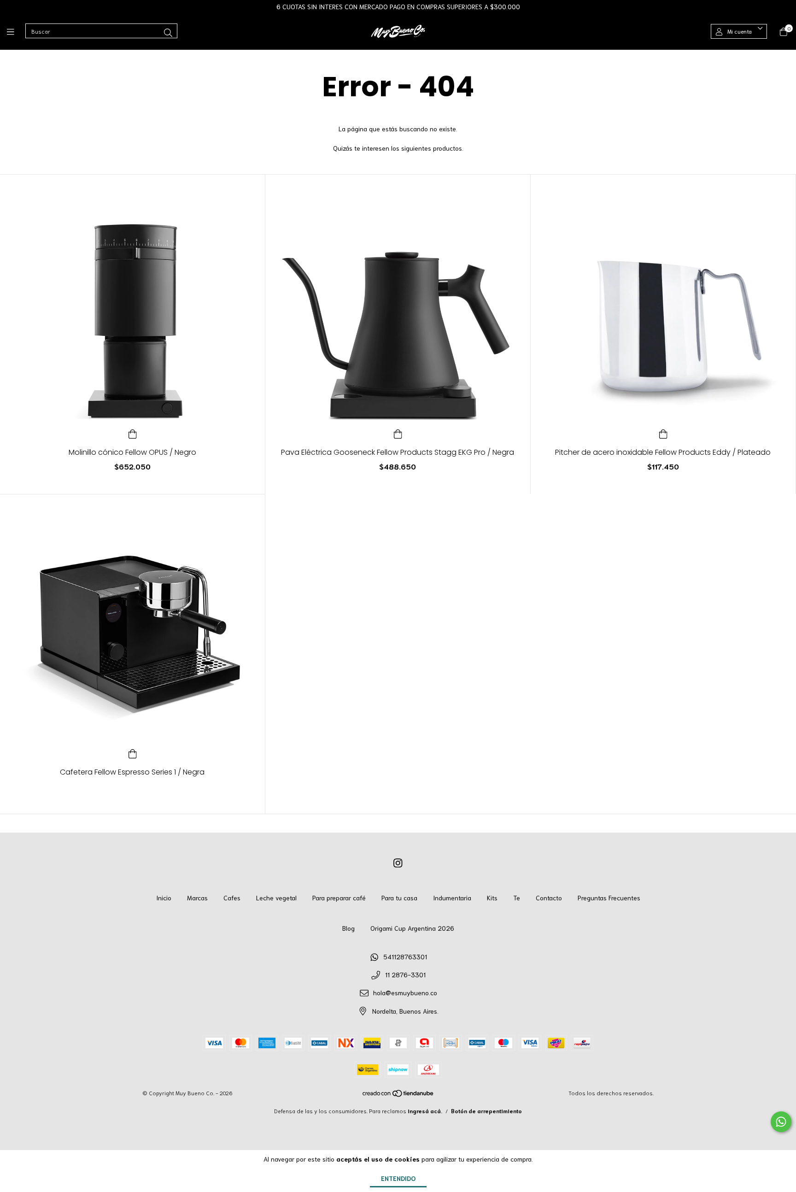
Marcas (197, 897)
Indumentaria (452, 897)
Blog (348, 928)
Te (516, 897)
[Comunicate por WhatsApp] (781, 1121)
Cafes (231, 897)
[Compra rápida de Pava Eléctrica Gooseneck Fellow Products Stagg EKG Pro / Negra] (398, 433)
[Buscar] (168, 32)
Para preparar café (339, 897)
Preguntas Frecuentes (609, 897)
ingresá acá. (425, 1110)
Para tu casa (399, 897)
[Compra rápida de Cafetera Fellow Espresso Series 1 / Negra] (132, 752)
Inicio (163, 897)
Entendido (398, 1178)
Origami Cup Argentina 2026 (412, 928)
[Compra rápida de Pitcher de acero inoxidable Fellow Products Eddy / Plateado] (663, 433)
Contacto (549, 897)
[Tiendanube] (398, 1094)
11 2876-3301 (405, 974)
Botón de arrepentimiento (486, 1110)
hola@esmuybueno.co (405, 992)
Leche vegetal (276, 897)
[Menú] (16, 31)
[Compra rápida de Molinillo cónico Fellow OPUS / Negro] (132, 433)
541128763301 (405, 956)
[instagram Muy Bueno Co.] (398, 862)
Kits (492, 897)
